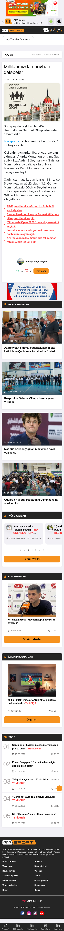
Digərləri (32, 719)
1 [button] (20, 550)
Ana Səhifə (37, 55)
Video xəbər (58, 929)
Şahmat (47, 55)
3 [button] (28, 550)
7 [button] (43, 550)
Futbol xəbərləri (9, 880)
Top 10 (37, 876)
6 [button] (39, 550)
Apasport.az (12, 141)
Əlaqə (37, 890)
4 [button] (32, 550)
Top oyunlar (7, 866)
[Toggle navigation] (59, 30)
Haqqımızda (39, 885)
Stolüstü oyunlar (10, 876)
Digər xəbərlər (45, 929)
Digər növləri (40, 866)
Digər (5, 890)
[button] (17, 550)
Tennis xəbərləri (9, 885)
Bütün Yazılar (32, 559)
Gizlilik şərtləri (41, 880)
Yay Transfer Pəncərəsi (18, 39)
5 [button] (35, 550)
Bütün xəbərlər (32, 639)
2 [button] (24, 550)
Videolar (38, 871)
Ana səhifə (5, 929)
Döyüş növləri (8, 871)
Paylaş (40, 271)
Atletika (38, 861)
